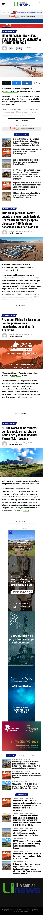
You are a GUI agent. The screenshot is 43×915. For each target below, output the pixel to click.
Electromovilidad (10, 91)
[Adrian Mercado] (21, 12)
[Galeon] (21, 721)
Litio (13, 375)
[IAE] (21, 556)
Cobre (18, 375)
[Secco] (21, 21)
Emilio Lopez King (16, 49)
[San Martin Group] (21, 26)
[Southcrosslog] (21, 17)
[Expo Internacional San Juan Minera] (21, 750)
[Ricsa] (21, 666)
